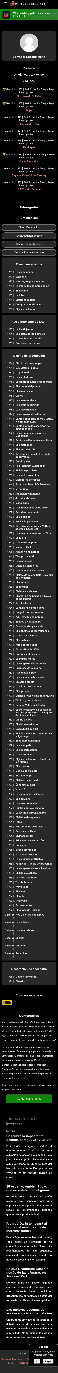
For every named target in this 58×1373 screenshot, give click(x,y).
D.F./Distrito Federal (29, 189)
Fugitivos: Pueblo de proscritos (33, 863)
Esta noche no (23, 561)
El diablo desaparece (27, 817)
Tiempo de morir (25, 556)
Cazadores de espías (27, 479)
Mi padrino (21, 489)
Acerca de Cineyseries (12, 1359)
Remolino (21, 953)
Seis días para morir (27, 512)
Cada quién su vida (26, 729)
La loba (19, 295)
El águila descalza (29, 124)
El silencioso (22, 517)
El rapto (20, 896)
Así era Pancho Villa (27, 649)
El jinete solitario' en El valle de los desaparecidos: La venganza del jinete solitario (34, 712)
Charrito (20, 981)
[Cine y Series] (27, 6)
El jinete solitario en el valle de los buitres (33, 760)
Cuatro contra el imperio (29, 808)
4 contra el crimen (25, 498)
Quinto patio (22, 461)
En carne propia (24, 682)
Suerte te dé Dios (25, 300)
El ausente (21, 290)
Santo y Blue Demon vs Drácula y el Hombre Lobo (34, 420)
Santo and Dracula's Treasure (32, 484)
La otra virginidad (25, 409)
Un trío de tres (23, 719)
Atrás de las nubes (26, 645)
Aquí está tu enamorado (29, 617)
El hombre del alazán (27, 740)
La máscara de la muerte (29, 677)
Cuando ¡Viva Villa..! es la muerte (34, 696)
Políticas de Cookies (27, 1363)
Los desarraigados (26, 750)
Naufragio (29, 147)
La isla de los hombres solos (32, 286)
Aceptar (48, 1361)
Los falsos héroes (26, 930)
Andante (20, 945)
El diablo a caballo (26, 873)
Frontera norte (23, 905)
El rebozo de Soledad (29, 96)
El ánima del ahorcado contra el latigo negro (33, 735)
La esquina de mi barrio (29, 794)
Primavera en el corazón (29, 840)
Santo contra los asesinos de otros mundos (32, 427)
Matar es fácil (23, 547)
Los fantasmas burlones (29, 570)
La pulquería (22, 372)
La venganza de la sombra (30, 663)
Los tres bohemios (26, 803)
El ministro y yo (24, 391)
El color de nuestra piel (28, 363)
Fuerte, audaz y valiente (29, 626)
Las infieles (22, 922)
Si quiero (20, 538)
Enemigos (21, 845)
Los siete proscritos (27, 475)
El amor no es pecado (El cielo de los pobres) (33, 597)
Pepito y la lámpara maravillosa (33, 440)
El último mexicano (26, 724)
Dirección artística (29, 227)
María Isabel (22, 503)
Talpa (29, 110)
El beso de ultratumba (28, 621)
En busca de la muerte (28, 668)
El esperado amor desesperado (33, 381)
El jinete (20, 891)
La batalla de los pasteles (30, 334)
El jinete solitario (25, 309)
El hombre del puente (28, 386)
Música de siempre (26, 771)
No (36, 1361)
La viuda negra (24, 272)
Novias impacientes (27, 521)
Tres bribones (23, 882)
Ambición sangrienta (27, 493)
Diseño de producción (29, 244)
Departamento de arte (29, 235)
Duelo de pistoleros (26, 565)
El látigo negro (23, 775)
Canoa (19, 395)
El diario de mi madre (27, 780)
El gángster (22, 582)
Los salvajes (22, 798)
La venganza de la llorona (30, 414)
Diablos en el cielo (26, 591)
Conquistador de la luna (29, 304)
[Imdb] (7, 1002)
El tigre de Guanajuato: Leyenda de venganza (34, 576)
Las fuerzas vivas (25, 400)
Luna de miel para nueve (29, 607)
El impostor (22, 691)
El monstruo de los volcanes (32, 631)
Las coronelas (23, 754)
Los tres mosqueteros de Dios (33, 533)
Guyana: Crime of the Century (29, 175)
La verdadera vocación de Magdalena (30, 434)
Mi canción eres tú (26, 854)
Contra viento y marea (28, 654)
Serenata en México (27, 831)
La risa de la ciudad (26, 635)
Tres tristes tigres (25, 672)
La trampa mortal (25, 658)
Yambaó (20, 789)
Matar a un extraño (26, 976)
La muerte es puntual (27, 542)
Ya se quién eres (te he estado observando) (33, 455)
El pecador (21, 586)
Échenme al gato (25, 785)
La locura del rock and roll (30, 812)
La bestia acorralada (27, 405)
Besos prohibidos (26, 849)
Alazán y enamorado (27, 551)
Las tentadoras (24, 377)
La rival (19, 938)
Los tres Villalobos (26, 877)
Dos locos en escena (27, 343)
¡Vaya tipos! (22, 887)
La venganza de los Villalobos (32, 868)
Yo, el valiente (23, 603)
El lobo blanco (23, 640)
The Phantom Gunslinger (30, 466)
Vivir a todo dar (24, 836)
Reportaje (21, 900)
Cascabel (20, 276)
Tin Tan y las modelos (28, 700)
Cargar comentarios (29, 1098)
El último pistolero (26, 470)
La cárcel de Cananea (28, 686)
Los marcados (23, 445)
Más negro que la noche (29, 281)
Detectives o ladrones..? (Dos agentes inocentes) (32, 527)
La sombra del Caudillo (29, 338)
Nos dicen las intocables (29, 914)
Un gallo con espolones (29, 612)
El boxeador (22, 766)
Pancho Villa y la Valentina (30, 705)
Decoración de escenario (29, 252)
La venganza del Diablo (29, 859)
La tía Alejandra (29, 161)
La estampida (23, 745)
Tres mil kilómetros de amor (31, 507)
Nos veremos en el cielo (29, 826)
